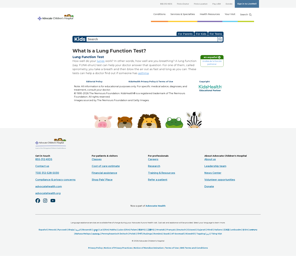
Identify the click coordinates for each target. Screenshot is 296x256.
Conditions (159, 14)
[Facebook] (39, 202)
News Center (212, 172)
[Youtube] (54, 202)
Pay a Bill (216, 4)
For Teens (216, 33)
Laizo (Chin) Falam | (128, 230)
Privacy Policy (95, 248)
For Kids (201, 33)
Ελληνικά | (192, 230)
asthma (143, 73)
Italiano (218, 230)
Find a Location (201, 4)
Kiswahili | (191, 234)
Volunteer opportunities (219, 179)
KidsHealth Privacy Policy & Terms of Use (151, 81)
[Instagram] (46, 202)
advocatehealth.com (48, 186)
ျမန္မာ (95, 230)
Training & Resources (161, 172)
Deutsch (181, 230)
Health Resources (210, 14)
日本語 (226, 230)
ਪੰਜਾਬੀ (139, 234)
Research (154, 166)
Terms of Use (172, 248)
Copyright (204, 81)
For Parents (185, 33)
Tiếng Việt (216, 234)
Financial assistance (104, 172)
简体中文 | (142, 230)
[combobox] (152, 39)
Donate (229, 4)
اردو (208, 234)
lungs (101, 60)
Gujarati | (202, 230)
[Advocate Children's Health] (55, 14)
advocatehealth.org (48, 193)
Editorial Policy (94, 81)
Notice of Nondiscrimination (149, 248)
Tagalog (200, 234)
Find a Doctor (183, 4)
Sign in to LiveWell (247, 4)
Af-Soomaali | (178, 234)
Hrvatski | (161, 230)
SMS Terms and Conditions (194, 248)
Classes (97, 159)
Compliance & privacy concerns (55, 179)
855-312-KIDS (166, 4)
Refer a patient (157, 179)
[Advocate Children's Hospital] (50, 153)
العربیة (78, 230)
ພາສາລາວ (253, 230)
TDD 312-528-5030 (47, 172)
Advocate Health (156, 205)
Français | (171, 230)
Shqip (71, 230)
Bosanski (87, 230)
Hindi (210, 230)
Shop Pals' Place (102, 179)
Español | (44, 230)
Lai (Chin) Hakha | (109, 230)
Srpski (166, 234)
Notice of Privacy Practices (118, 248)
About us (210, 159)
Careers (153, 159)
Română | (158, 234)
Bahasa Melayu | (83, 234)
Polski (132, 234)
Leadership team (215, 166)
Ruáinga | (148, 234)
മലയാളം (96, 234)
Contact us (42, 166)
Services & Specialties (183, 14)
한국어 (245, 230)
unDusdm (236, 230)
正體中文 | (151, 230)
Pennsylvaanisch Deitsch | (115, 234)
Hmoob (52, 230)
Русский (62, 230)
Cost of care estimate (106, 166)
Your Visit (230, 14)
